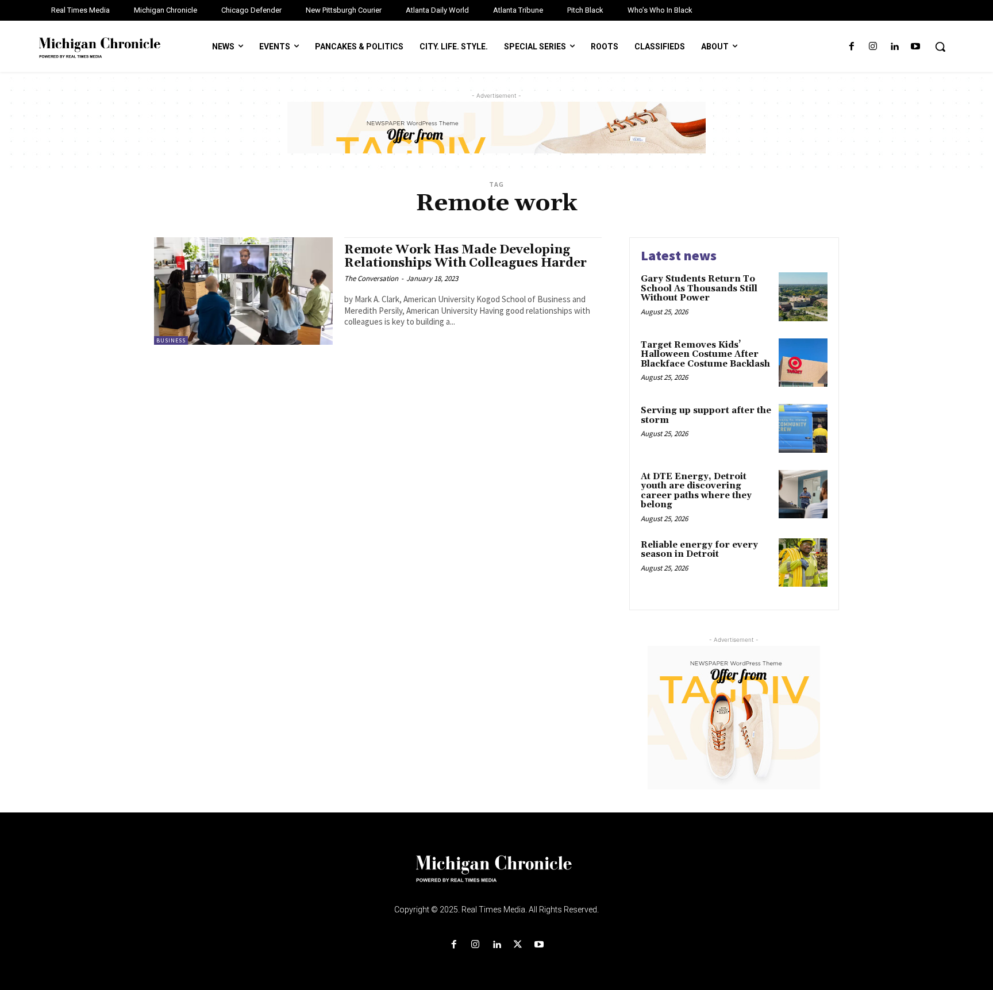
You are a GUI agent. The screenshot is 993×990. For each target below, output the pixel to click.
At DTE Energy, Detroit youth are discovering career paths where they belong (696, 491)
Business (171, 340)
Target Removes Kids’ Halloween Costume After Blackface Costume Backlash (705, 354)
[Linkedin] (894, 47)
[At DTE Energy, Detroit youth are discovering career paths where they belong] (803, 494)
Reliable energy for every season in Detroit (699, 550)
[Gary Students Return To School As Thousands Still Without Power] (803, 296)
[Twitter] (518, 945)
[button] (940, 46)
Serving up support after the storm (706, 415)
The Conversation (371, 278)
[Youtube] (915, 47)
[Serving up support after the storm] (803, 428)
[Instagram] (872, 47)
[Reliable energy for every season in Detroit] (803, 562)
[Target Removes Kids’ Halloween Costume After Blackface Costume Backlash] (803, 362)
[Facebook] (851, 47)
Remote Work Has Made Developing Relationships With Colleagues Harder (465, 256)
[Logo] (496, 876)
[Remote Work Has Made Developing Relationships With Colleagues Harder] (243, 291)
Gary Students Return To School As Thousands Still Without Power (699, 288)
